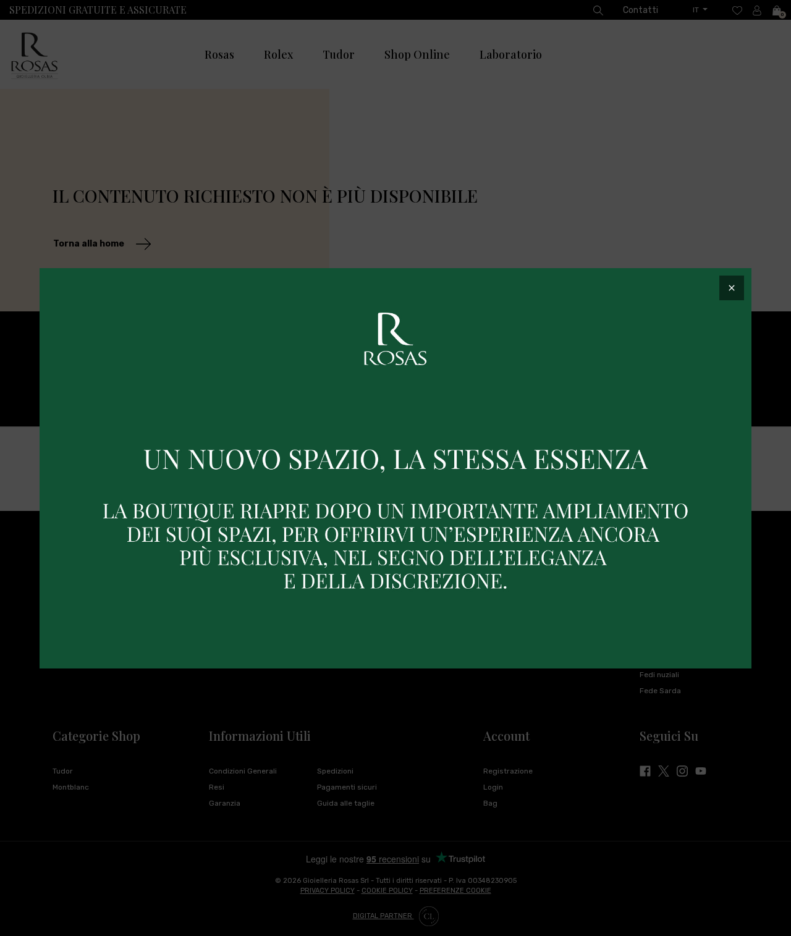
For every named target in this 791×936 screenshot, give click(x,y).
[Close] (731, 288)
